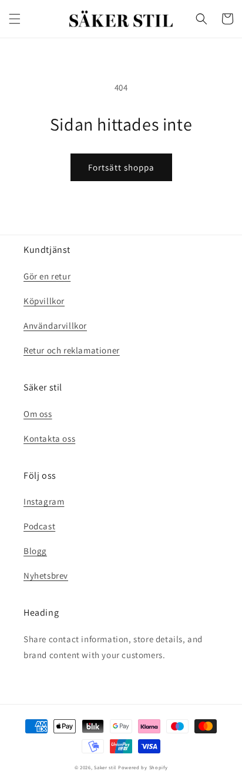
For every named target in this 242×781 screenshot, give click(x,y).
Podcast (39, 526)
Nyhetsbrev (45, 575)
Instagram (43, 501)
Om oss (37, 413)
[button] (15, 19)
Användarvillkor (55, 325)
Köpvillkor (44, 300)
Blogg (35, 550)
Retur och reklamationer (71, 350)
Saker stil (105, 767)
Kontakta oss (49, 438)
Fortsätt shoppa (121, 167)
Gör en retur (46, 276)
